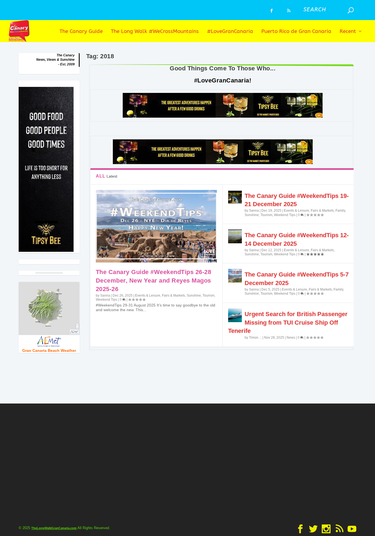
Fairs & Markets (173, 295)
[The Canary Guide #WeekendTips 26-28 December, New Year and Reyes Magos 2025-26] (156, 226)
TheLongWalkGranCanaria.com (54, 528)
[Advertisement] (187, 462)
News (291, 337)
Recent (348, 31)
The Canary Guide (81, 31)
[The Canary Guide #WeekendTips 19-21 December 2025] (235, 197)
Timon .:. (255, 337)
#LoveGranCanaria (230, 31)
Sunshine (194, 295)
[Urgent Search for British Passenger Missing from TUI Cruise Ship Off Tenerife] (235, 315)
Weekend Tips (106, 300)
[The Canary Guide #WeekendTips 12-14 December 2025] (235, 236)
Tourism (208, 295)
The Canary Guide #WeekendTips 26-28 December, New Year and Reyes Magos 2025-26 (153, 280)
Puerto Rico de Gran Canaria (296, 31)
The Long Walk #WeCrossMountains (155, 31)
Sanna (105, 295)
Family (340, 210)
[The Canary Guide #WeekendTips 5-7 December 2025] (235, 276)
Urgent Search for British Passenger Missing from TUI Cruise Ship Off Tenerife (288, 323)
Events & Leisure (147, 295)
